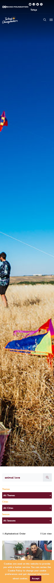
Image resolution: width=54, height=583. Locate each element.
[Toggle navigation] (51, 19)
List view (47, 533)
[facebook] (34, 4)
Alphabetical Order (15, 533)
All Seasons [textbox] (9, 520)
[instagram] (41, 4)
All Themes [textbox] (9, 495)
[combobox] (27, 495)
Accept (35, 578)
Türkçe (34, 9)
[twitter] (37, 4)
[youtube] (30, 4)
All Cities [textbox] (8, 508)
